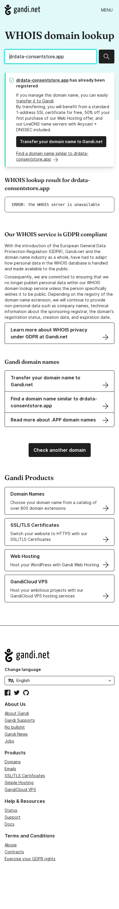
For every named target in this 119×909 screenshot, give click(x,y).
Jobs (9, 741)
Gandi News (16, 734)
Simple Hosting (19, 782)
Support (13, 817)
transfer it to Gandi (34, 100)
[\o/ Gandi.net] (59, 655)
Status (11, 810)
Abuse (11, 844)
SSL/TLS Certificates (25, 775)
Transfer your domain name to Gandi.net (61, 141)
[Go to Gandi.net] (22, 10)
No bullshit (15, 727)
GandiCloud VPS (20, 789)
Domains (13, 761)
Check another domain (60, 450)
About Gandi (17, 713)
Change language (23, 669)
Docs (9, 824)
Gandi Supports (20, 720)
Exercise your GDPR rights (30, 858)
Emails (10, 768)
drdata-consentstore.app (42, 80)
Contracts (14, 851)
